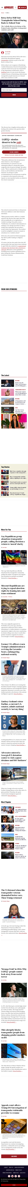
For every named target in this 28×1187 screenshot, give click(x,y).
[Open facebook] (9, 1176)
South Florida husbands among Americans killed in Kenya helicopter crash (20, 839)
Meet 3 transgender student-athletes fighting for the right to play (18, 478)
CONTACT (6, 1167)
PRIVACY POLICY (18, 1170)
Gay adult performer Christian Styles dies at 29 (21, 811)
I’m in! (14, 95)
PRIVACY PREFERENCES (7, 1172)
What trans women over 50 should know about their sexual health (21, 394)
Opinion (17, 843)
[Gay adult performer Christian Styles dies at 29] (7, 810)
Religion (17, 852)
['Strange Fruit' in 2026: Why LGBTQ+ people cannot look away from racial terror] (14, 990)
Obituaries (18, 807)
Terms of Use (5, 1181)
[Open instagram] (19, 1176)
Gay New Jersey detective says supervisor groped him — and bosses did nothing (20, 413)
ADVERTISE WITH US (10, 1170)
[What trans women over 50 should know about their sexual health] (7, 392)
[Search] (16, 7)
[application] (14, 421)
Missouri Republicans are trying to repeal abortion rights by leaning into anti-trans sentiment (13, 589)
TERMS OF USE (16, 1172)
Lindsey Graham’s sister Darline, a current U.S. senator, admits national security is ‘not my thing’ (12, 705)
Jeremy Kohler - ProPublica (7, 596)
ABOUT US (11, 1167)
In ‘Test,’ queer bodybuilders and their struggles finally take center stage (20, 821)
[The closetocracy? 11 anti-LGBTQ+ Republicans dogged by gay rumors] (5, 493)
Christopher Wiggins (6, 657)
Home (2, 13)
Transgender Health (20, 389)
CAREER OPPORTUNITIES (19, 1167)
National (17, 380)
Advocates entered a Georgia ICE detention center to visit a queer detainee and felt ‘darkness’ (14, 756)
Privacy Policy (23, 1179)
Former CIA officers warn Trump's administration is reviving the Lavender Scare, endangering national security (13, 649)
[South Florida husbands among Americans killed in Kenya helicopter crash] (7, 837)
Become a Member (14, 152)
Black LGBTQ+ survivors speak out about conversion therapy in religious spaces (20, 858)
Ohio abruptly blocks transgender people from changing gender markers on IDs (13, 1033)
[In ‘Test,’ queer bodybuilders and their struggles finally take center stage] (7, 819)
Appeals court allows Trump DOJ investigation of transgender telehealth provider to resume (13, 1109)
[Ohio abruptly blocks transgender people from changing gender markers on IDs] (14, 1050)
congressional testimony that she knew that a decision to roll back (13, 247)
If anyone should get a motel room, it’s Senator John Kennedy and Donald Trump (21, 848)
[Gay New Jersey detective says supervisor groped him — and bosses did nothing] (7, 410)
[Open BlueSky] (12, 1176)
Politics (7, 13)
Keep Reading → (13, 578)
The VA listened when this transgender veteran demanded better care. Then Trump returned (13, 894)
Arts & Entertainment (20, 816)
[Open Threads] (15, 1176)
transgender (4, 60)
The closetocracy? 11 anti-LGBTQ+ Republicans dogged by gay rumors (18, 494)
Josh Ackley (4, 980)
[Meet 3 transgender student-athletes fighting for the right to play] (5, 477)
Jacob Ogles (8, 51)
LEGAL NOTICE (22, 1172)
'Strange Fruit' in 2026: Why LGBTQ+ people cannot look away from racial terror (14, 973)
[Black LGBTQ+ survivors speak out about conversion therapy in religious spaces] (7, 855)
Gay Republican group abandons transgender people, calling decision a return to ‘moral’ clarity (13, 540)
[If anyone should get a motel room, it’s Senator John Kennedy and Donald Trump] (7, 846)
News (16, 408)
